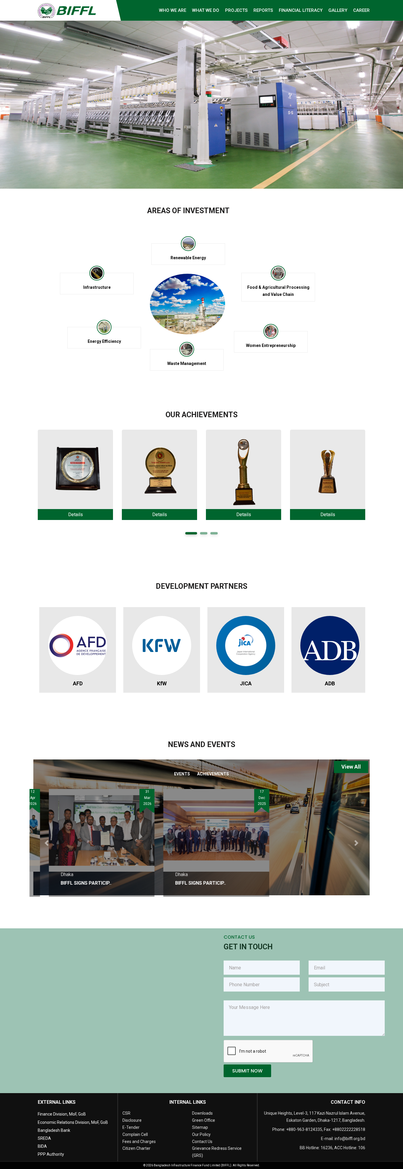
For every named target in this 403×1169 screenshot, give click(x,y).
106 (361, 1147)
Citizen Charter (136, 1148)
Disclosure (132, 1120)
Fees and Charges (139, 1141)
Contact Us (202, 1141)
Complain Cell (135, 1134)
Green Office (203, 1120)
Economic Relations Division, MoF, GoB (73, 1122)
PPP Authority (51, 1154)
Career (361, 10)
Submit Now (247, 1070)
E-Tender (131, 1127)
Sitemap (200, 1127)
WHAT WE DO (205, 10)
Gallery (337, 10)
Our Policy (201, 1134)
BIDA (42, 1146)
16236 (326, 1147)
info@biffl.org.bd (350, 1138)
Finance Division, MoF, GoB (62, 1114)
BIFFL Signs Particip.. (71, 883)
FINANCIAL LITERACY (300, 10)
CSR (126, 1113)
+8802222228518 (348, 1129)
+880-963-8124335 (304, 1129)
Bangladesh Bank (54, 1130)
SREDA (44, 1138)
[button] (47, 843)
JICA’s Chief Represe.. (301, 883)
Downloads (202, 1113)
